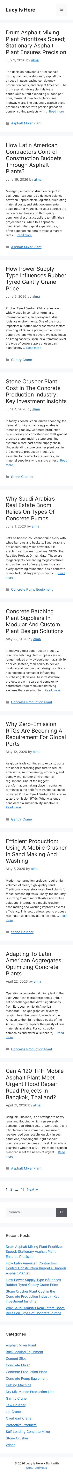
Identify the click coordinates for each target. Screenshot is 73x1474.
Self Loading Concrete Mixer (28, 1432)
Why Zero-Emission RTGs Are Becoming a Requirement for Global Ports (36, 734)
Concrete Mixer (18, 1365)
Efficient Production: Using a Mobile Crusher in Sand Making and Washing (36, 851)
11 (23, 1189)
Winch (10, 1445)
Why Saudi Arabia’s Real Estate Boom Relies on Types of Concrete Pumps (30, 508)
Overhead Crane (19, 1418)
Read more (56, 111)
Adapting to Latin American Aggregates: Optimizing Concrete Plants (34, 964)
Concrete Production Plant (31, 702)
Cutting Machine (18, 1385)
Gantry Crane (21, 360)
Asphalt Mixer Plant (26, 123)
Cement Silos (16, 1359)
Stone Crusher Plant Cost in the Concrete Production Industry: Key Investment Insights (36, 391)
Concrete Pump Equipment (32, 589)
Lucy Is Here (20, 10)
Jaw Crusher (16, 1405)
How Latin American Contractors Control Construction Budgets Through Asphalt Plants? (34, 158)
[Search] (61, 1212)
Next (32, 1189)
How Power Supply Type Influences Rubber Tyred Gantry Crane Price (36, 278)
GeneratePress (36, 1468)
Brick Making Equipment (24, 1352)
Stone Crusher (22, 477)
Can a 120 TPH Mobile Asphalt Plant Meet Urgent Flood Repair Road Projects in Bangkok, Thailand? (35, 1084)
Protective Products (21, 1425)
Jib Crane (13, 1412)
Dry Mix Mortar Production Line (30, 1392)
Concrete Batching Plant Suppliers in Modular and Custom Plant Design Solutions (35, 621)
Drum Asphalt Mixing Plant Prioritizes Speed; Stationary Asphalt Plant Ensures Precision (36, 42)
